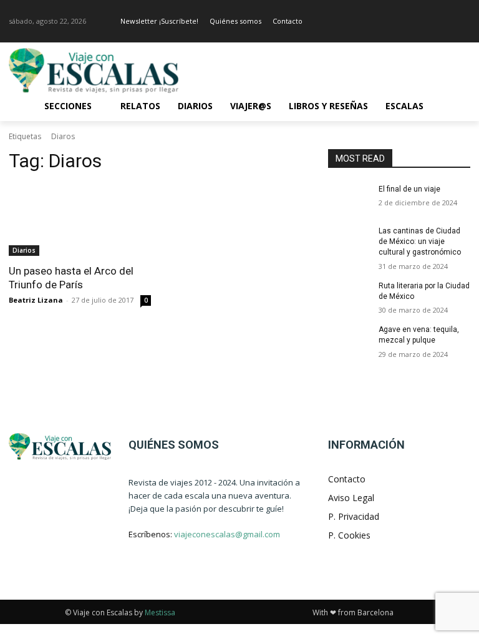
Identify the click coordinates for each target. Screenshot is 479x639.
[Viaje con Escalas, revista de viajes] (93, 70)
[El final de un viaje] (349, 199)
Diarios (24, 250)
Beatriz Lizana (36, 300)
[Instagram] (463, 21)
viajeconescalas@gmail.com (227, 534)
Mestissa (160, 612)
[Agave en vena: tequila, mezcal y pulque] (349, 339)
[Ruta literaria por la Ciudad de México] (349, 296)
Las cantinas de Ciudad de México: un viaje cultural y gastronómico (420, 241)
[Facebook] (445, 21)
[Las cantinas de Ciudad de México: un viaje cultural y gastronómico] (349, 241)
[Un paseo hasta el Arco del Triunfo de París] (80, 220)
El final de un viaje (409, 189)
